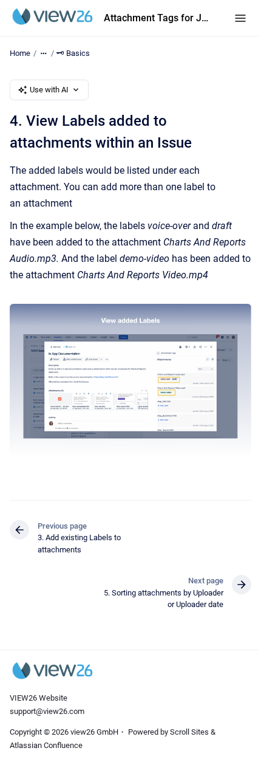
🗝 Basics (73, 53)
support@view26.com (47, 711)
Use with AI (49, 89)
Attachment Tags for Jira (157, 18)
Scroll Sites (189, 731)
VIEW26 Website (38, 697)
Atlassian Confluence (46, 745)
